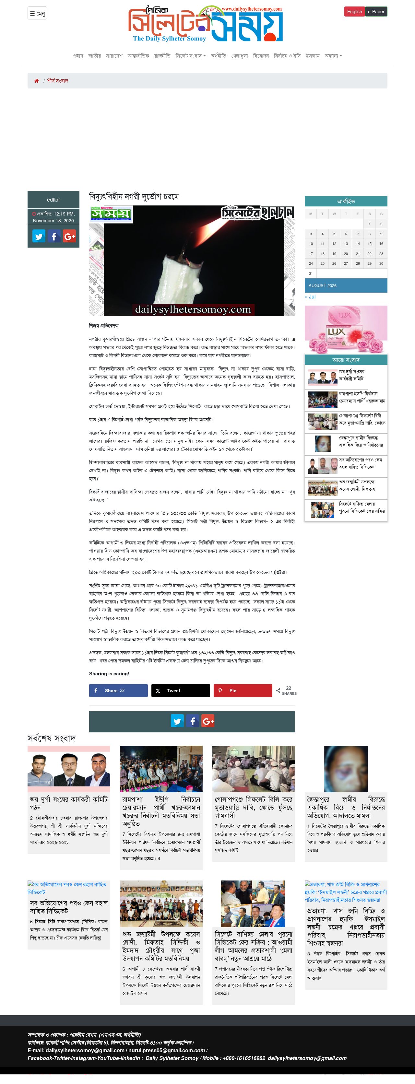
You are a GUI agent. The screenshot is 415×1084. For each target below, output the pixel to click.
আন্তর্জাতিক (138, 55)
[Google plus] (69, 235)
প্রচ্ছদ (78, 55)
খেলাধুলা (239, 55)
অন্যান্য (331, 55)
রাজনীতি (162, 55)
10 (311, 243)
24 (311, 263)
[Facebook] (54, 235)
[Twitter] (38, 235)
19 (334, 253)
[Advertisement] (207, 142)
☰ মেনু (37, 13)
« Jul (310, 296)
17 (311, 253)
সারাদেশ (114, 55)
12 (334, 243)
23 (381, 253)
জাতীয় (95, 55)
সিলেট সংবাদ (189, 55)
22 (370, 253)
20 (346, 253)
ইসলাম (313, 55)
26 (334, 263)
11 (323, 243)
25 (323, 263)
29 (370, 263)
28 (358, 263)
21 (358, 253)
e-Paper (376, 11)
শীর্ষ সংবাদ (57, 80)
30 (381, 263)
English (354, 11)
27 (346, 263)
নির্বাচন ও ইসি (287, 55)
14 (358, 243)
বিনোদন (261, 55)
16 (381, 243)
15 (370, 243)
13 (346, 243)
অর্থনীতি (218, 55)
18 (323, 253)
